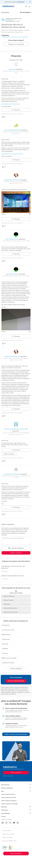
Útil (5, 116)
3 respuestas (4, 579)
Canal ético (4, 816)
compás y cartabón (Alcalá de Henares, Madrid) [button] (16, 131)
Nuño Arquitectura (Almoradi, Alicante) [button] (13, 71)
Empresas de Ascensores (7, 789)
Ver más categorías (16, 668)
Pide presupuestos (16, 853)
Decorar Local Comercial (10, 612)
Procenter (3, 797)
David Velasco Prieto (12, 239)
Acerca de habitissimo (6, 815)
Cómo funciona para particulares (9, 808)
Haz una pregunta (25, 12)
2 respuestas (4, 571)
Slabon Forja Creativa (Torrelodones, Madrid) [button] (14, 476)
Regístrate (3, 810)
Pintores (3, 798)
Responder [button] (17, 110)
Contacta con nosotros (6, 819)
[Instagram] (2, 822)
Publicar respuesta (16, 553)
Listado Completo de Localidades (9, 803)
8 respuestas (5, 35)
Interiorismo (7, 604)
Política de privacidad (8, 834)
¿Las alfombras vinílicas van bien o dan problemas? (13, 567)
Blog (2, 793)
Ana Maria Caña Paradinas (12, 474)
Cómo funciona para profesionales (9, 812)
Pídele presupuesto (9, 454)
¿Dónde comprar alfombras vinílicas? (12, 575)
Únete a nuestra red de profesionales (16, 734)
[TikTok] (17, 822)
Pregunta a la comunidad (16, 44)
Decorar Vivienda (8, 600)
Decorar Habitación (9, 596)
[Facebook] (6, 822)
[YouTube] (14, 822)
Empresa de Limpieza (6, 791)
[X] (10, 822)
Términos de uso (6, 830)
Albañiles (3, 801)
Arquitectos (4, 803)
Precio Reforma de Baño (7, 786)
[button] (16, 785)
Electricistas (4, 800)
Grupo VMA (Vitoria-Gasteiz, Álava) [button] (12, 241)
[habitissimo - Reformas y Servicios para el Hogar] (7, 6)
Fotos (2, 796)
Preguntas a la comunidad (7, 794)
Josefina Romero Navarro (12, 180)
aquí (15, 690)
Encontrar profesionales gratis (16, 681)
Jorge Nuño (12, 69)
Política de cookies (7, 837)
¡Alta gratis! (21, 2)
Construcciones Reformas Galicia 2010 (16, 429)
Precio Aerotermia (5, 788)
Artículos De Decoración (10, 608)
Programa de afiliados (6, 818)
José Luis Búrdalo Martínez (12, 130)
